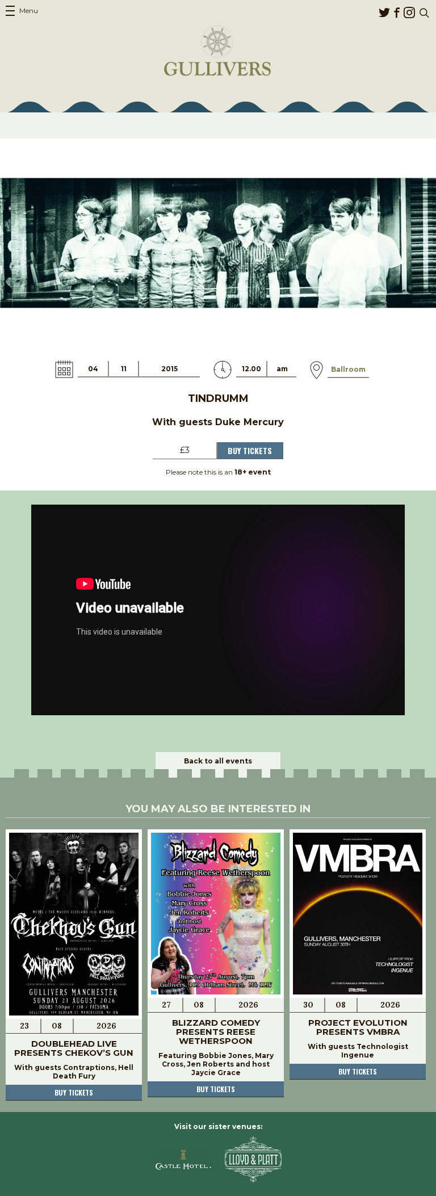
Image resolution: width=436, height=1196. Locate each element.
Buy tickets (73, 1092)
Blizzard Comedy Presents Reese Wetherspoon (216, 1031)
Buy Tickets (250, 450)
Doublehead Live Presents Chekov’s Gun (73, 1048)
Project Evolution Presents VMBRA (358, 1027)
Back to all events (218, 761)
